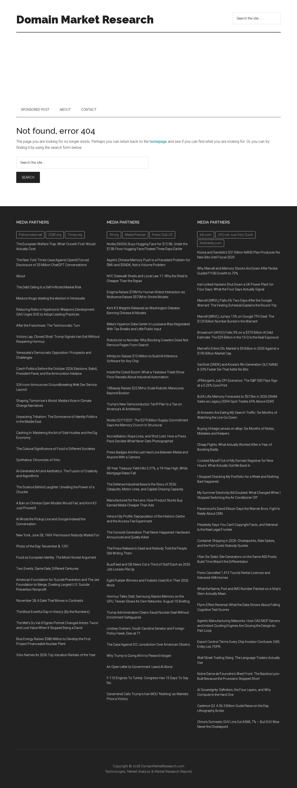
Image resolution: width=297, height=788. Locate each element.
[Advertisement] (148, 67)
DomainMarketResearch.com (162, 766)
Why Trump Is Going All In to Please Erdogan (139, 656)
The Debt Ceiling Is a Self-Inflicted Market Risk (48, 287)
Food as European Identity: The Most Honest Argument (56, 557)
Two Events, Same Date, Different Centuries (47, 568)
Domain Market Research (85, 19)
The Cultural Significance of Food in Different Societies (55, 449)
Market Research (167, 771)
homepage (158, 141)
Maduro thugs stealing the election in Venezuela (50, 298)
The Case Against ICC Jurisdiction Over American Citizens (148, 644)
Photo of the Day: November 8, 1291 (42, 546)
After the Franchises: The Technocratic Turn (48, 325)
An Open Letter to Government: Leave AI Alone (139, 667)
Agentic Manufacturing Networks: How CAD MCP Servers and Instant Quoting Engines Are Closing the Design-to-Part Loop (238, 625)
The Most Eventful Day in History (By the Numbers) (53, 612)
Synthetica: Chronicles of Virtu (38, 460)
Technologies (115, 771)
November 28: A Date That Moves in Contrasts (49, 600)
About (20, 276)
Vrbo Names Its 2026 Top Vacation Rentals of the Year (56, 655)
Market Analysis (138, 771)
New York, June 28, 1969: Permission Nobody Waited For (57, 535)
